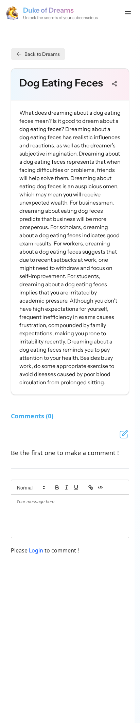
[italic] (66, 487)
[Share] (114, 84)
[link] (90, 487)
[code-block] (100, 487)
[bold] (57, 487)
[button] (30, 487)
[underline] (76, 487)
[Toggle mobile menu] (128, 13)
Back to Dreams (42, 54)
